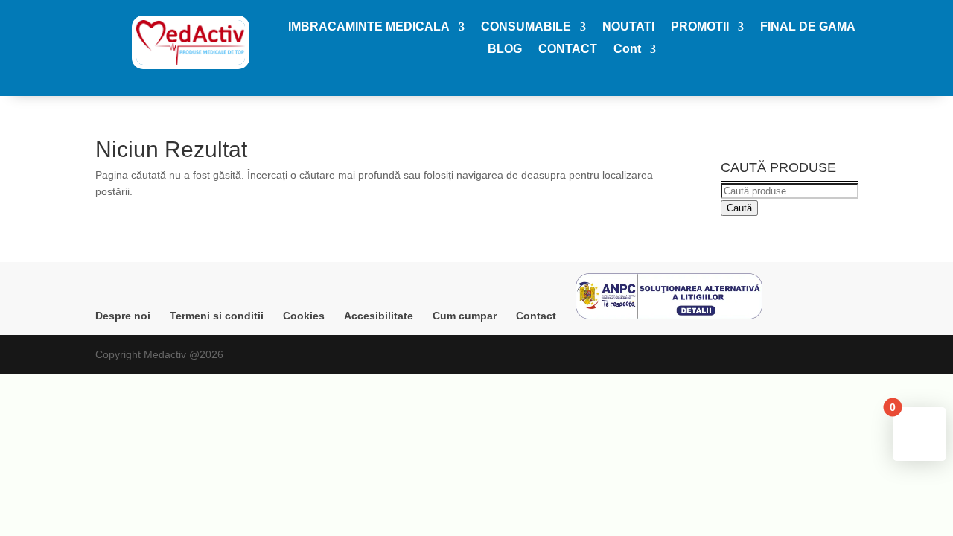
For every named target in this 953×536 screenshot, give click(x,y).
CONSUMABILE (526, 27)
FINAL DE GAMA (807, 27)
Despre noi (122, 316)
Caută (739, 208)
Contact (536, 316)
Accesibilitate (378, 316)
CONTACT (567, 49)
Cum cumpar (465, 316)
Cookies (304, 316)
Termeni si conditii (217, 316)
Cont (627, 49)
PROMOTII (700, 27)
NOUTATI (628, 27)
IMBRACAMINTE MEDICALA (369, 27)
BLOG (505, 49)
